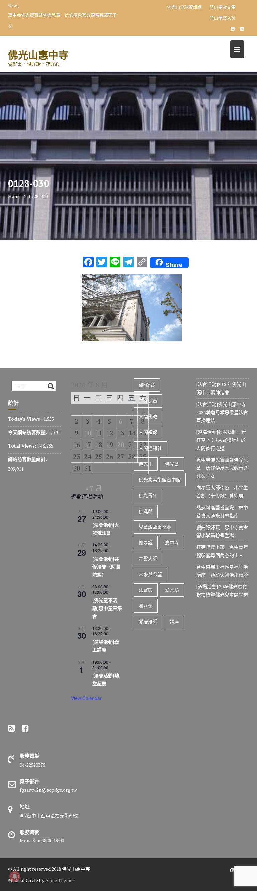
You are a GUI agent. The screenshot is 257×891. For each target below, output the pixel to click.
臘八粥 (146, 605)
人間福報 (148, 432)
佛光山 (146, 464)
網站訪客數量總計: (28, 459)
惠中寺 (172, 542)
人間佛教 (148, 416)
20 (120, 444)
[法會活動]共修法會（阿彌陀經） (106, 567)
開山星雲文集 (222, 7)
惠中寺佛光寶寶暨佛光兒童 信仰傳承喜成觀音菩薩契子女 (62, 20)
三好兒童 (148, 401)
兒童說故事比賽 (155, 527)
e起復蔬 (147, 385)
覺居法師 (148, 621)
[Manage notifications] (14, 876)
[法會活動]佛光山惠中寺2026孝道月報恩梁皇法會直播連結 (222, 412)
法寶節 (146, 590)
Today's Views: (25, 419)
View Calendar (86, 698)
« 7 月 (93, 488)
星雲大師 (148, 558)
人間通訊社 (150, 448)
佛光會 (172, 464)
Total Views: (23, 445)
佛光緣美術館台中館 (160, 479)
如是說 (146, 542)
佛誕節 (146, 511)
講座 (174, 621)
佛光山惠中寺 (38, 54)
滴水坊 (172, 590)
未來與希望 (150, 574)
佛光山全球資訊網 (184, 7)
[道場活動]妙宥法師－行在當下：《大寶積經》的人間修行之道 (221, 440)
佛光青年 (148, 495)
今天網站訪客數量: (28, 432)
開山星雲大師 (222, 18)
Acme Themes (60, 880)
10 (87, 432)
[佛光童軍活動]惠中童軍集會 (107, 608)
